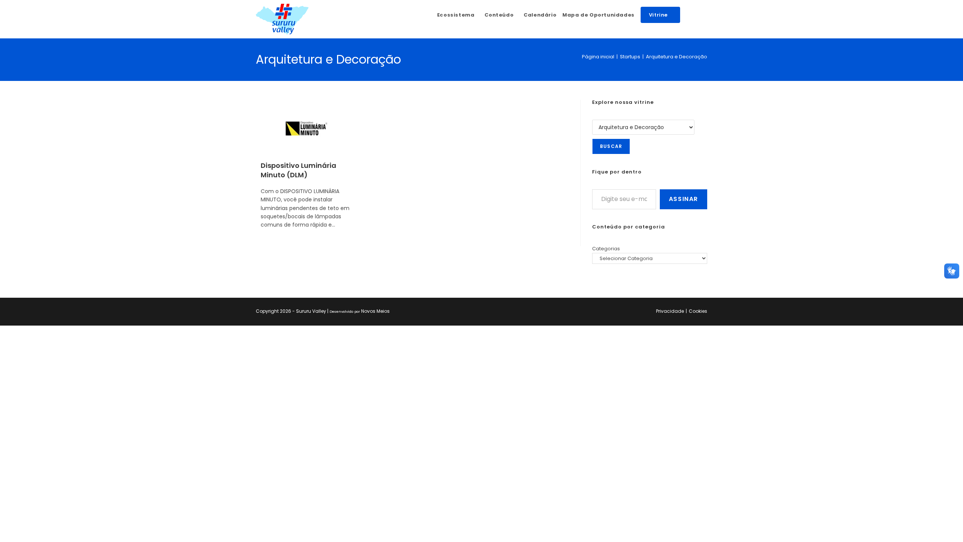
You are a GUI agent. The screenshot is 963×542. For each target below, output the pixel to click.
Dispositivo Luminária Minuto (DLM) (298, 170)
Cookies (698, 311)
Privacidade (670, 311)
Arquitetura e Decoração (676, 56)
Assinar (683, 199)
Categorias (606, 248)
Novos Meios (375, 311)
